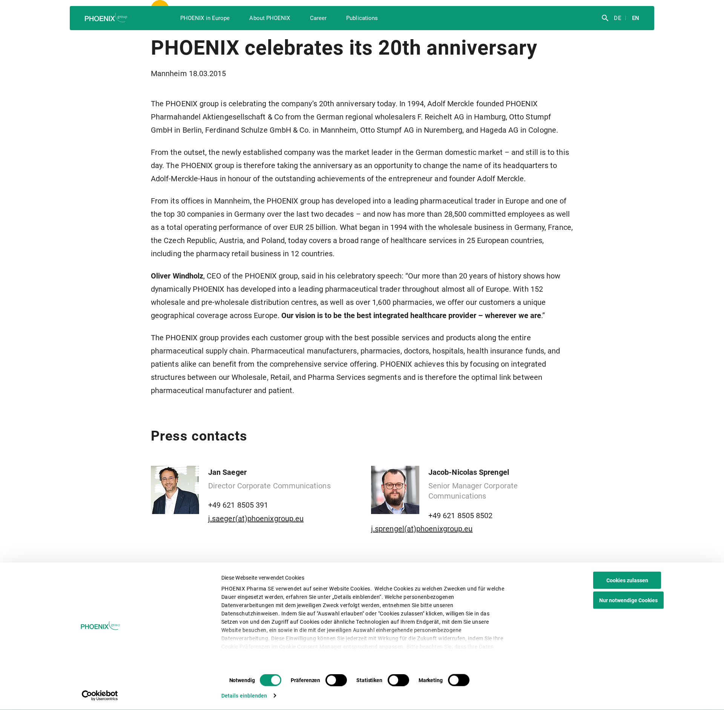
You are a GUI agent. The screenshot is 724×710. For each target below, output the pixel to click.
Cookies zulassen (627, 580)
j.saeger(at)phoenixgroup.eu (256, 518)
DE (616, 18)
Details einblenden (244, 696)
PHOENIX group (107, 17)
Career (318, 18)
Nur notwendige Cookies (628, 600)
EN (634, 18)
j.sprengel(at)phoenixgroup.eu (421, 528)
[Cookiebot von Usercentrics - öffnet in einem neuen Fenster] (100, 695)
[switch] (336, 680)
